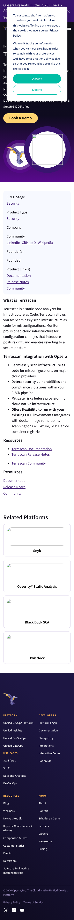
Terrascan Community (29, 463)
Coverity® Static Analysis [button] (37, 586)
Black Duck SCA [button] (37, 622)
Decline (37, 89)
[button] (68, 11)
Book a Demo (20, 118)
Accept (37, 78)
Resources (11, 796)
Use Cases (10, 753)
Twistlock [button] (37, 658)
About (43, 796)
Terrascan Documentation (32, 449)
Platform (10, 715)
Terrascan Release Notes (31, 454)
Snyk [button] (37, 550)
